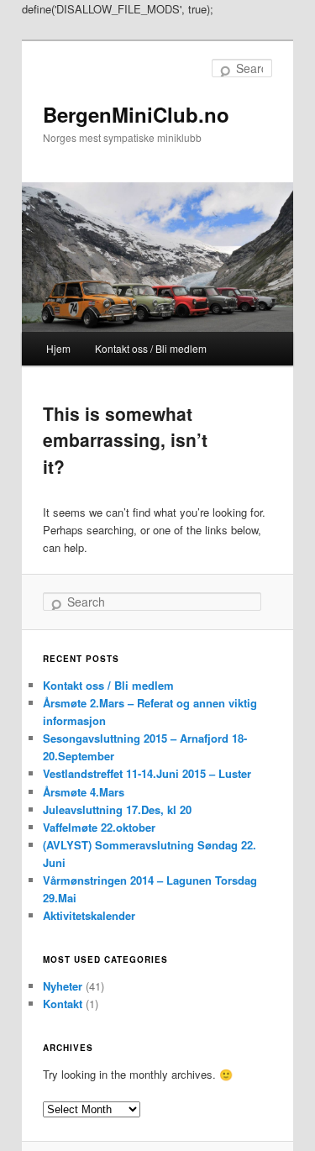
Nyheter (62, 986)
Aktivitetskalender (89, 915)
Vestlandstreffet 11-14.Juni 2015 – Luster (147, 773)
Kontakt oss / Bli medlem (151, 348)
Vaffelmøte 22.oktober (99, 827)
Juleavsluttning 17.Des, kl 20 (117, 809)
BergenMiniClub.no (136, 114)
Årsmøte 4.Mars (83, 792)
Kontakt (62, 1004)
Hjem (58, 348)
